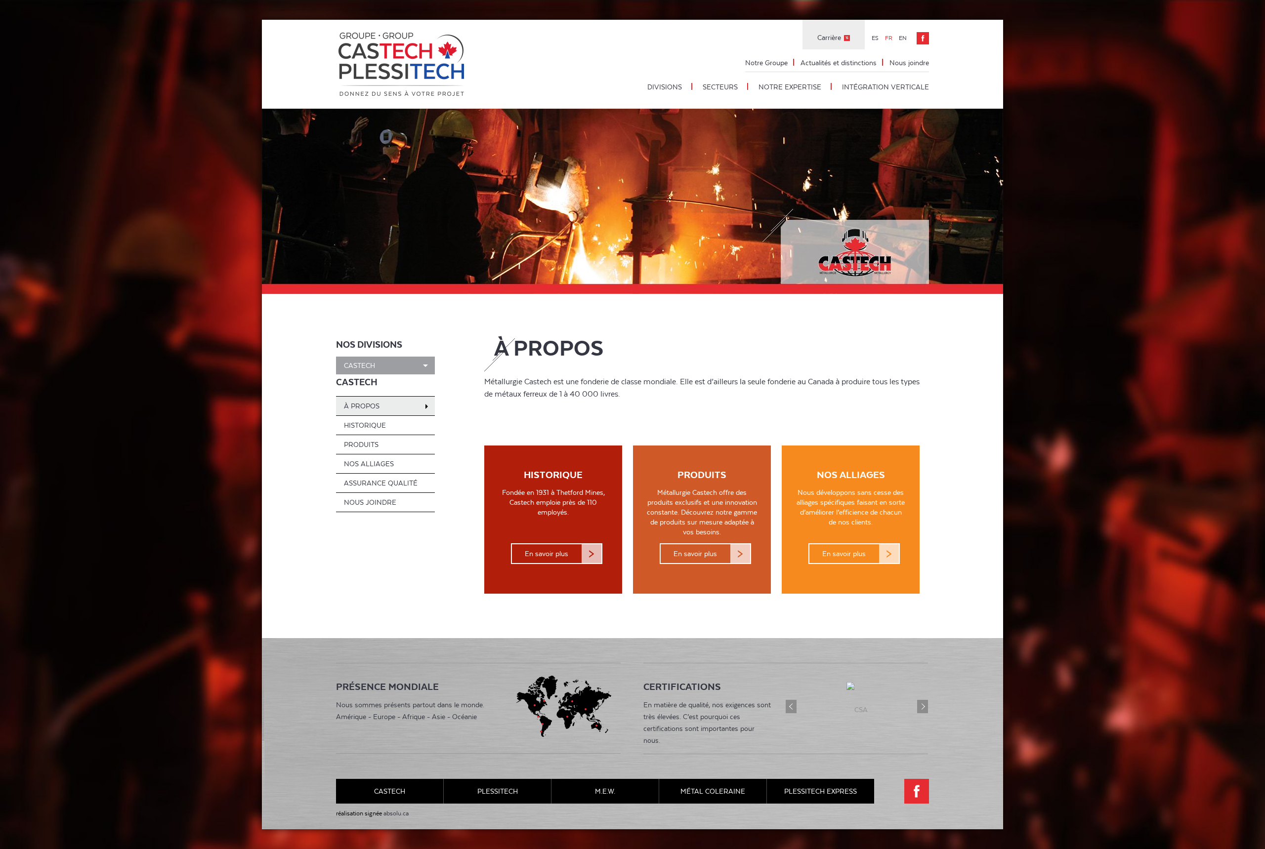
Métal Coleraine (712, 791)
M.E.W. (605, 791)
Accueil (402, 64)
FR (889, 38)
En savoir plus (546, 554)
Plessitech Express (820, 791)
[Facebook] (923, 38)
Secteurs (720, 87)
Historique (365, 425)
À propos (362, 406)
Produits (361, 444)
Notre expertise (790, 87)
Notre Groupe (766, 63)
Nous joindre (909, 63)
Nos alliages (369, 464)
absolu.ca (396, 813)
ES (876, 38)
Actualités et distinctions (839, 63)
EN (903, 38)
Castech (359, 365)
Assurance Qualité (381, 483)
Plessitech (497, 791)
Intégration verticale (885, 87)
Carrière (832, 37)
